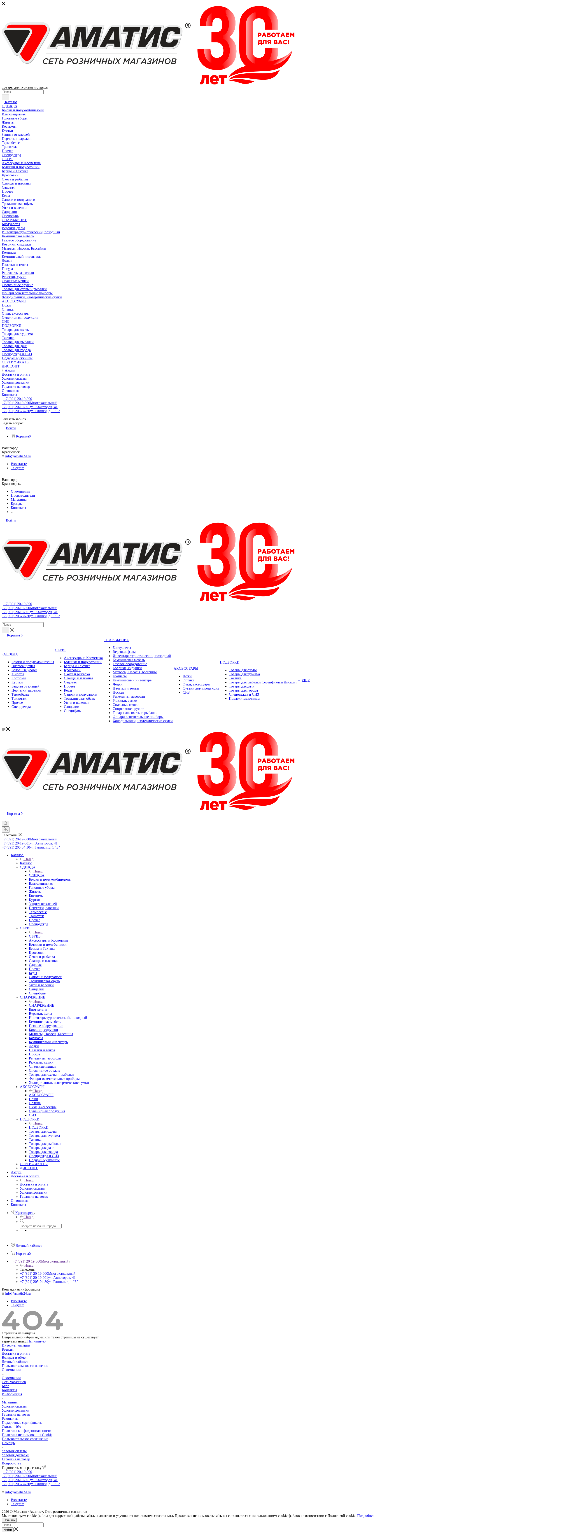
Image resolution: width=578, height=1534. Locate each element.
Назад (28, 859)
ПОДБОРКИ (39, 1127)
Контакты (9, 1390)
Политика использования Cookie (27, 1435)
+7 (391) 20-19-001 (30, 407)
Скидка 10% (11, 1427)
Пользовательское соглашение (25, 1366)
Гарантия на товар (16, 1414)
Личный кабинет (15, 1361)
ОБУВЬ (34, 936)
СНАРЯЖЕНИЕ (41, 1005)
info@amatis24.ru (18, 456)
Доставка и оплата (34, 1184)
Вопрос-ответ (12, 1463)
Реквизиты (10, 1418)
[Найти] (5, 97)
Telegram (17, 468)
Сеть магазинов (14, 1382)
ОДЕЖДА (36, 875)
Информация (12, 1394)
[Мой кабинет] (4, 819)
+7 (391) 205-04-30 (31, 411)
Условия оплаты (14, 1406)
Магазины (10, 1402)
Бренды (8, 1349)
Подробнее (365, 1516)
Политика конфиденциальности (26, 1431)
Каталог (26, 863)
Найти (8, 1530)
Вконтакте (19, 464)
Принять (9, 1520)
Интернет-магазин (16, 1345)
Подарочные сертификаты (22, 1422)
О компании (11, 1370)
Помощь (8, 1443)
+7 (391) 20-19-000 (17, 399)
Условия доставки (15, 1410)
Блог (5, 1386)
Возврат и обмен (15, 1357)
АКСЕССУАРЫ (41, 1095)
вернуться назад (14, 1341)
